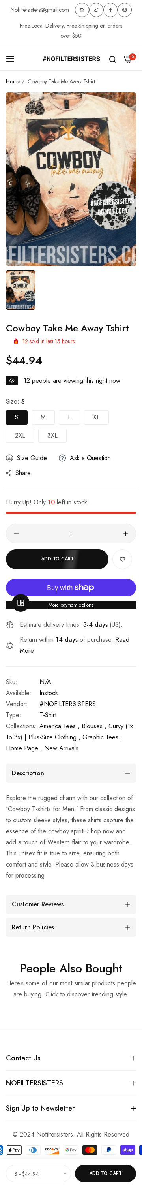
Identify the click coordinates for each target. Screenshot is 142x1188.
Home (13, 81)
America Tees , (59, 726)
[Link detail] (82, 10)
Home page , (24, 748)
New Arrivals (61, 748)
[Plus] (126, 533)
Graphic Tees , (102, 737)
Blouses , (94, 726)
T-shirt (47, 715)
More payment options (71, 605)
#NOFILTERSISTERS (67, 704)
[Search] (112, 58)
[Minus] (16, 533)
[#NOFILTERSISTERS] (71, 58)
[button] (122, 559)
